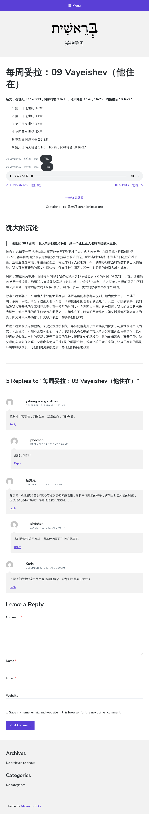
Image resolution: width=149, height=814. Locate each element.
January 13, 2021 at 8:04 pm (47, 528)
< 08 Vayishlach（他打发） (24, 185)
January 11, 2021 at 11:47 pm (44, 484)
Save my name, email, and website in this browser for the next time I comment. (65, 712)
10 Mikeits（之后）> (128, 185)
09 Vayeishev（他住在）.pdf (22, 158)
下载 (46, 158)
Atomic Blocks (31, 806)
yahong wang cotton (42, 401)
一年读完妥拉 (74, 198)
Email (11, 678)
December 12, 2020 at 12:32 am (45, 405)
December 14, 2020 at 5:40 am (49, 444)
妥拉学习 (74, 43)
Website (12, 696)
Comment (14, 617)
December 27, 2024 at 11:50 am (45, 568)
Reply (13, 424)
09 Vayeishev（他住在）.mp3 (22, 167)
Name (11, 661)
